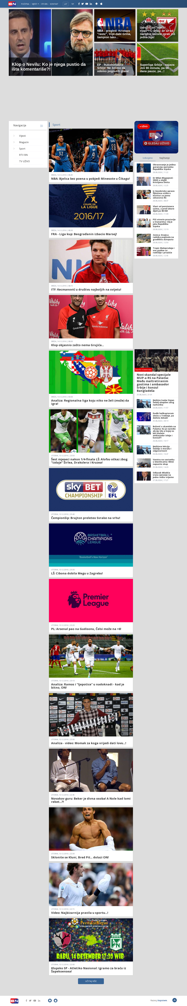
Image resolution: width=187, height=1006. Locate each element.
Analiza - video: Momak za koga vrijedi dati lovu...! (88, 743)
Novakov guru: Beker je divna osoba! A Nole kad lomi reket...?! (91, 800)
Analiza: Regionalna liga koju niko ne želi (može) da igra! (90, 402)
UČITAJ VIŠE (91, 981)
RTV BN (44, 4)
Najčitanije (164, 157)
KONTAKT (54, 4)
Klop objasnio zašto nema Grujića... (77, 345)
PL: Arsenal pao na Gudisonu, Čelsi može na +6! (86, 629)
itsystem (162, 1000)
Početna (25, 4)
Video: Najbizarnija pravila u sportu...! (79, 913)
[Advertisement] (93, 99)
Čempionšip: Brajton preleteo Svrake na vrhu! (85, 518)
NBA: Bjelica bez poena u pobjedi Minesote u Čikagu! (90, 179)
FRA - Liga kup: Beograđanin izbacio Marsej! (84, 234)
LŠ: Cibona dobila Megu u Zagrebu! (77, 573)
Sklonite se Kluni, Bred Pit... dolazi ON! (80, 857)
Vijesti (34, 4)
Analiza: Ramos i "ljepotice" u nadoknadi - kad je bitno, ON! (87, 685)
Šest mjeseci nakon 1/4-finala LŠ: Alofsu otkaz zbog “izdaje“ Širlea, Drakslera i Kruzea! (89, 460)
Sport (22, 148)
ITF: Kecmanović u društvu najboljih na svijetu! (86, 289)
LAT (65, 4)
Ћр (73, 4)
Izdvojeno (148, 157)
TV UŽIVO (24, 161)
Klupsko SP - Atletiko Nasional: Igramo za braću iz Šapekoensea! (88, 969)
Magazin (24, 142)
